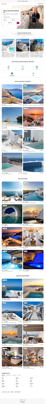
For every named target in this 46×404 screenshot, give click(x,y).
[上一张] (21, 37)
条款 (23, 402)
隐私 (21, 402)
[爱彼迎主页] (4, 3)
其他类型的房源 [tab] (8, 375)
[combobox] (11, 17)
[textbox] (7, 20)
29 (13, 33)
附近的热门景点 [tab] (14, 375)
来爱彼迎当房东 (40, 3)
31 (4, 35)
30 (15, 33)
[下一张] (24, 37)
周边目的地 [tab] (3, 375)
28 (11, 33)
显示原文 (26, 1)
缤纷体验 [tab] (19, 375)
